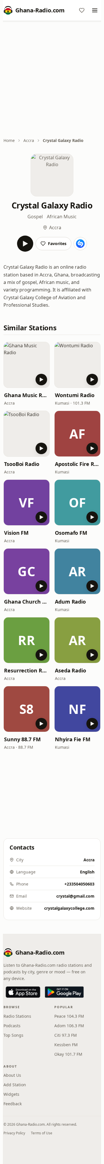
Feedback (12, 1103)
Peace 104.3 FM (69, 1016)
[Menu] (95, 10)
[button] (26, 365)
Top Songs (13, 1035)
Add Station (14, 1084)
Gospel (35, 216)
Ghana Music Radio (26, 395)
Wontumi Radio (74, 395)
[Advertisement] (52, 80)
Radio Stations (17, 1016)
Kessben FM (66, 1044)
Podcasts (12, 1025)
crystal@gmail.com (75, 896)
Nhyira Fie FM (72, 739)
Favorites (57, 243)
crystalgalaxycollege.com (69, 908)
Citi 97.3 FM (65, 1035)
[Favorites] (82, 10)
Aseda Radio (70, 670)
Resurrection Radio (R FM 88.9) (26, 670)
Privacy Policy (14, 1133)
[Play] (25, 244)
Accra (28, 140)
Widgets (11, 1094)
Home (9, 140)
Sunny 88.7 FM (22, 739)
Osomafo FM (71, 532)
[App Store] (22, 992)
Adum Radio (70, 601)
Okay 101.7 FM (68, 1054)
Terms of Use (41, 1133)
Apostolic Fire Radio (77, 463)
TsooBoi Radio (21, 463)
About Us (12, 1075)
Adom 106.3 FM (69, 1025)
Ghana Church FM (26, 601)
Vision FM (16, 532)
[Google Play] (64, 992)
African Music (62, 216)
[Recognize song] (80, 243)
